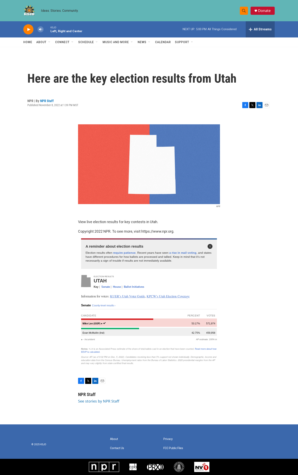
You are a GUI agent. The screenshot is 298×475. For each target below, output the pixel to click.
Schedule (86, 42)
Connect (62, 42)
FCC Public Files (173, 448)
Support (182, 42)
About (41, 42)
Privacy (168, 439)
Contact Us (117, 448)
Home (27, 42)
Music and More (116, 42)
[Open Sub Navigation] (49, 42)
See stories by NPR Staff (98, 401)
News (142, 42)
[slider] (47, 29)
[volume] (40, 29)
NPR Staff (47, 101)
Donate (264, 11)
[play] (28, 29)
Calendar (163, 42)
